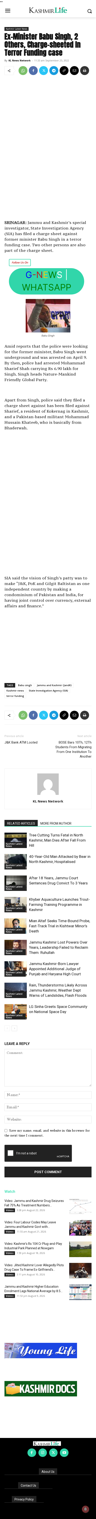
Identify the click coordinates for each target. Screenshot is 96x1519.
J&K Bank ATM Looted (21, 742)
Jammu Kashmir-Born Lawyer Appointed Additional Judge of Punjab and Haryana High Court (55, 968)
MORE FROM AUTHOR (55, 823)
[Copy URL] (64, 70)
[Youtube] (64, 1452)
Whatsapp (46, 287)
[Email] (74, 70)
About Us (48, 1471)
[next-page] (14, 1028)
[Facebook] (33, 70)
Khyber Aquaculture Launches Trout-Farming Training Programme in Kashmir (59, 904)
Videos (10, 1210)
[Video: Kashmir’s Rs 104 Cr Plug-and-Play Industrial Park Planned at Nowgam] (80, 1249)
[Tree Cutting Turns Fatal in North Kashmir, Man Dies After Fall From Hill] (15, 840)
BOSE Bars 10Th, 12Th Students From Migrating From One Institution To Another (73, 749)
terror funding (15, 696)
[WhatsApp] (23, 70)
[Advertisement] (48, 148)
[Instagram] (42, 1452)
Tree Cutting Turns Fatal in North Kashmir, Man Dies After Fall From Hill (57, 840)
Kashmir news (15, 690)
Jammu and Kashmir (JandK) (54, 685)
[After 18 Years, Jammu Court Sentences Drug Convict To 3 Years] (15, 883)
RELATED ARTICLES (21, 823)
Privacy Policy (24, 1499)
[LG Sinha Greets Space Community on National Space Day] (15, 1012)
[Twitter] (43, 70)
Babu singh (25, 685)
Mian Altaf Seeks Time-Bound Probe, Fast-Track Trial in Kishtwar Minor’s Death (59, 926)
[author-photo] (48, 794)
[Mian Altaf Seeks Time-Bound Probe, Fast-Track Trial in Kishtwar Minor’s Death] (15, 926)
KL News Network (19, 60)
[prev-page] (7, 1028)
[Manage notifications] (85, 1509)
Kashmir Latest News (16, 28)
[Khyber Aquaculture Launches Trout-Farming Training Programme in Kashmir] (15, 904)
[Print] (84, 70)
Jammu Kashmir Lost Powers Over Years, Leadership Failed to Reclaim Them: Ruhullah (58, 947)
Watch (9, 1191)
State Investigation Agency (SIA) (48, 690)
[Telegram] (53, 70)
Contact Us (28, 1485)
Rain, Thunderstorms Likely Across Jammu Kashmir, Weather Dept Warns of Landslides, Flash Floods (58, 990)
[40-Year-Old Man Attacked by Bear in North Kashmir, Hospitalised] (15, 861)
